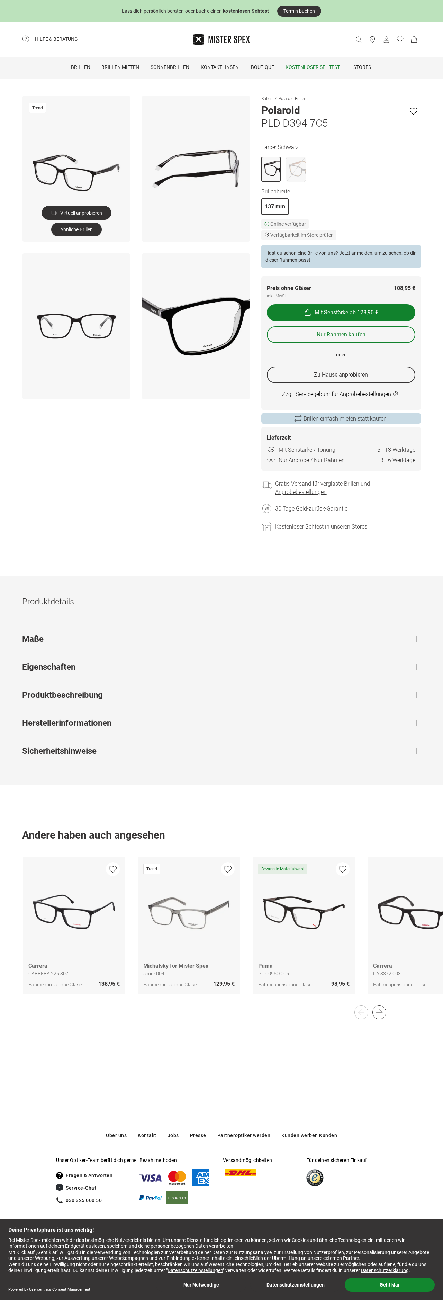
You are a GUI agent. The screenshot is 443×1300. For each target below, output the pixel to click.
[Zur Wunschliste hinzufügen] (414, 111)
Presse (198, 1135)
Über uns (116, 1135)
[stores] (372, 39)
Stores (362, 67)
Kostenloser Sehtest (313, 67)
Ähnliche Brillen (76, 229)
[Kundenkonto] (386, 39)
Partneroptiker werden (244, 1135)
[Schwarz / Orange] (296, 169)
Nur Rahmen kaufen (341, 334)
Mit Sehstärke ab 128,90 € (346, 312)
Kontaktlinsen (220, 67)
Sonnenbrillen (170, 67)
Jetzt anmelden (355, 253)
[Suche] (358, 39)
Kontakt (147, 1135)
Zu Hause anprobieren (341, 374)
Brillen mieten (120, 67)
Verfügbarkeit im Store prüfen (302, 235)
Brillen (80, 67)
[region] (221, 932)
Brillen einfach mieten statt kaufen (345, 418)
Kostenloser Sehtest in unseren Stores (321, 526)
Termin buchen (299, 11)
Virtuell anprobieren (81, 213)
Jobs (173, 1135)
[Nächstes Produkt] (379, 1012)
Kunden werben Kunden (309, 1135)
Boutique (262, 67)
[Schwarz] (271, 169)
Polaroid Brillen (292, 98)
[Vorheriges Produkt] (361, 1012)
